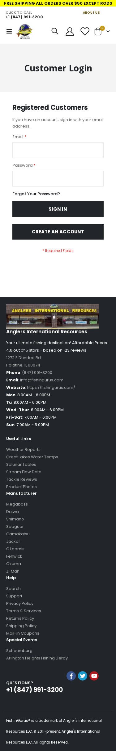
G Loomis (15, 549)
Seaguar (15, 526)
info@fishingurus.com (41, 380)
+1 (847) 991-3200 (24, 17)
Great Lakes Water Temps (32, 457)
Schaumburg (19, 651)
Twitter (82, 676)
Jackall (13, 541)
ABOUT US (91, 12)
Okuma (13, 564)
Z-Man (12, 571)
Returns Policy (20, 618)
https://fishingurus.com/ (51, 387)
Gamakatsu (18, 534)
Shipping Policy (21, 626)
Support (14, 596)
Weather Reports (23, 449)
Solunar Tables (21, 464)
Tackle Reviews (21, 479)
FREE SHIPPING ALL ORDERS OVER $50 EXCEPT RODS (58, 3)
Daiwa (12, 512)
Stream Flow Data (23, 472)
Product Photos (21, 487)
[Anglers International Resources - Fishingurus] (25, 31)
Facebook (71, 676)
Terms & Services (23, 611)
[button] (82, 692)
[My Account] (70, 31)
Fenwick (14, 556)
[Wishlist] (84, 31)
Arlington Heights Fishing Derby (37, 658)
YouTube (94, 676)
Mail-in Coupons (22, 633)
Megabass (17, 504)
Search (13, 588)
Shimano (15, 519)
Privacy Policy (19, 603)
